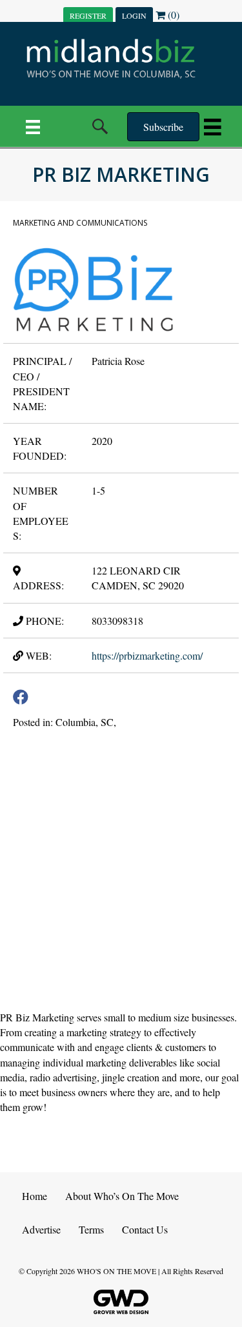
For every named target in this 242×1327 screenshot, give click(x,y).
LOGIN (134, 15)
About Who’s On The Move (122, 1196)
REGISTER (88, 15)
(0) (172, 14)
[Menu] (33, 126)
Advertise (41, 1229)
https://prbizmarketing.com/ (147, 655)
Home (34, 1196)
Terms (91, 1229)
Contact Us (145, 1229)
